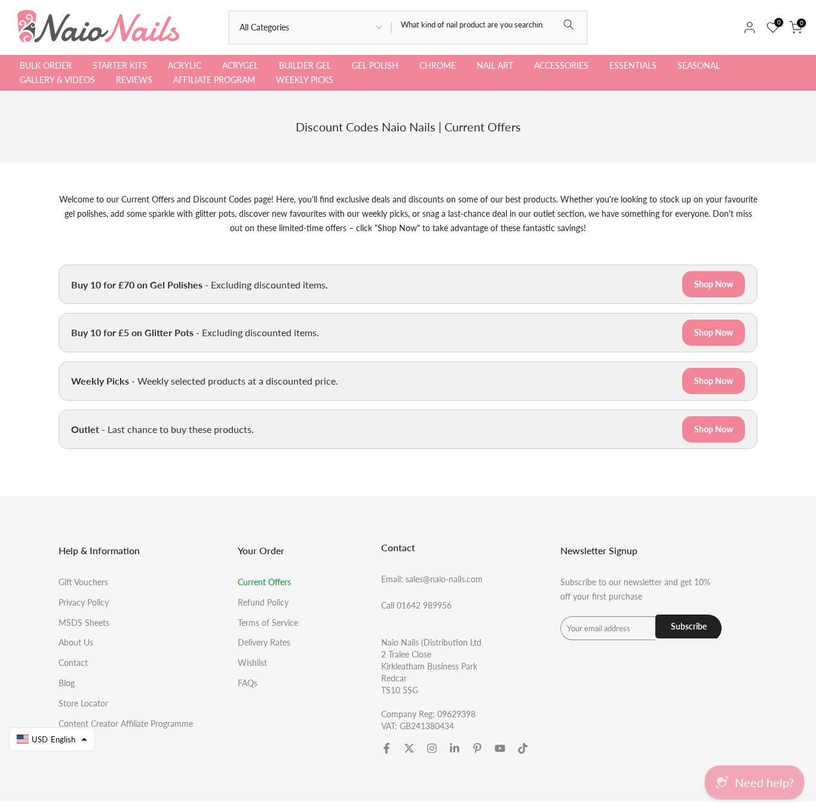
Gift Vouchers (83, 582)
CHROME (437, 65)
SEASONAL (698, 65)
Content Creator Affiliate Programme (126, 723)
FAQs (247, 683)
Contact (73, 663)
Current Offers (264, 582)
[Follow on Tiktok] (522, 748)
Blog (67, 683)
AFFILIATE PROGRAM (214, 80)
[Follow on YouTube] (500, 748)
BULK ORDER (46, 65)
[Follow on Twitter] (409, 748)
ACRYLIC (184, 65)
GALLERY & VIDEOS (57, 80)
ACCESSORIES (561, 65)
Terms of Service (268, 623)
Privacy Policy (84, 602)
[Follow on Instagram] (432, 748)
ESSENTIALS (633, 65)
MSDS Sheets (84, 623)
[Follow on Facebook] (386, 748)
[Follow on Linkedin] (454, 748)
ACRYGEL (240, 65)
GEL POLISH (375, 65)
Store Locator (83, 703)
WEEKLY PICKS (304, 80)
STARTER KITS (120, 65)
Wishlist (252, 663)
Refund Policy (263, 602)
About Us (76, 642)
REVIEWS (134, 80)
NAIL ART (495, 65)
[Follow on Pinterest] (477, 748)
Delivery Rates (264, 642)
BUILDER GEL (305, 65)
